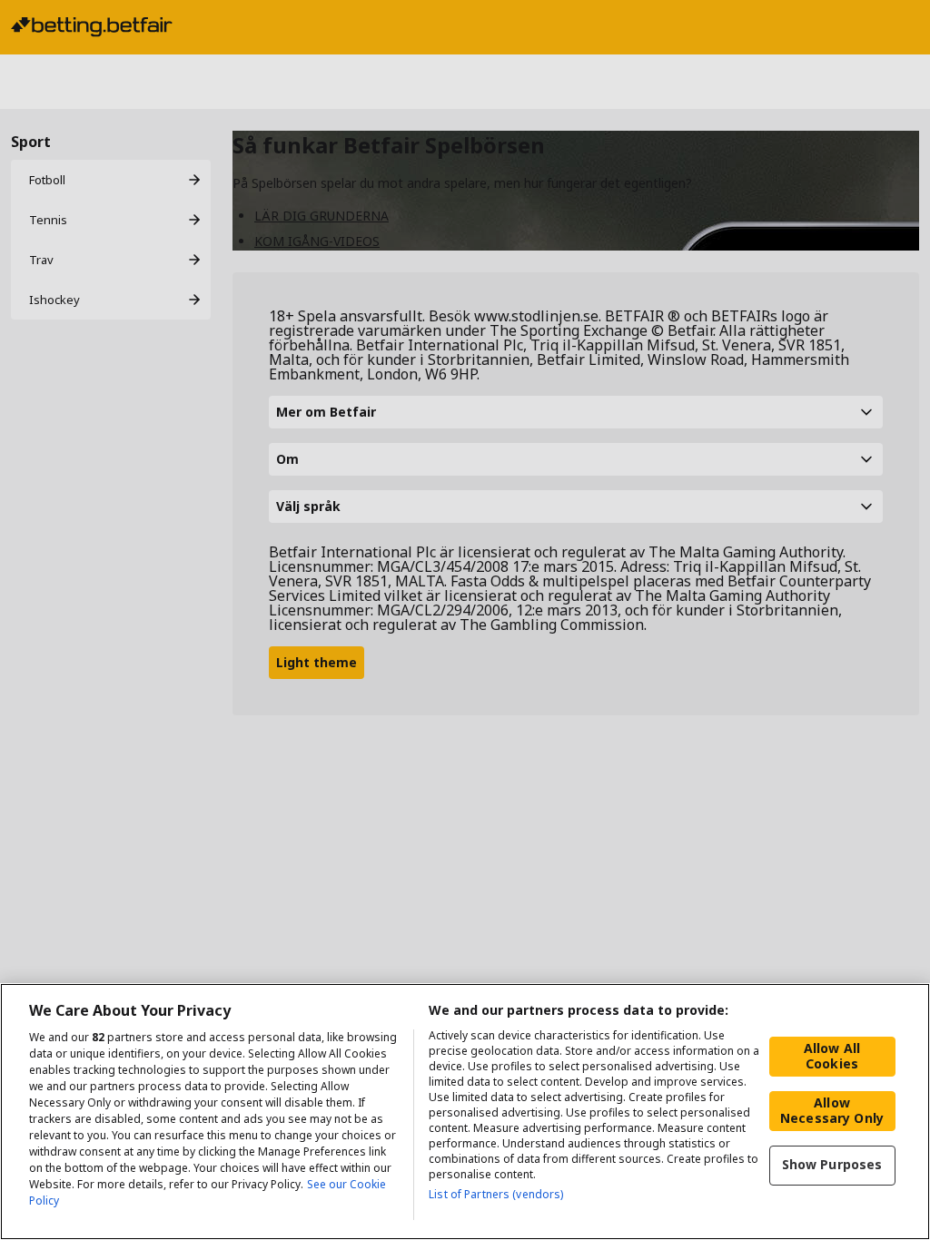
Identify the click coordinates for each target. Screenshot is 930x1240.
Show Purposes (832, 1164)
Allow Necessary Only (832, 1110)
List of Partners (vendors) (496, 1194)
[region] (465, 1111)
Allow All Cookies (832, 1055)
